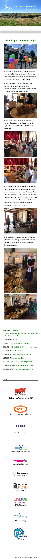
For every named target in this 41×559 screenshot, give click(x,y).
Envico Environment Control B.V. (20, 414)
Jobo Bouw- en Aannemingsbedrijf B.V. (20, 398)
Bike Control (20, 490)
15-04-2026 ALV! (17, 351)
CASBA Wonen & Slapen (21, 433)
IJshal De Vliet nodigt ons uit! (21, 354)
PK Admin (20, 540)
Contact (14, 339)
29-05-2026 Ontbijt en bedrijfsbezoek (24, 347)
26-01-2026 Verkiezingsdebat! (22, 362)
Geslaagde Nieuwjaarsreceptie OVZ (23, 365)
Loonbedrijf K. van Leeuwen (20, 452)
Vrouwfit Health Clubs (20, 465)
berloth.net (27, 557)
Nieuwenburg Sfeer (20, 476)
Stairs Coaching (20, 521)
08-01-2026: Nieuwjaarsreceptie (22, 369)
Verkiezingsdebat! (18, 358)
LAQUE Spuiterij (20, 505)
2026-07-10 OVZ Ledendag (21, 343)
